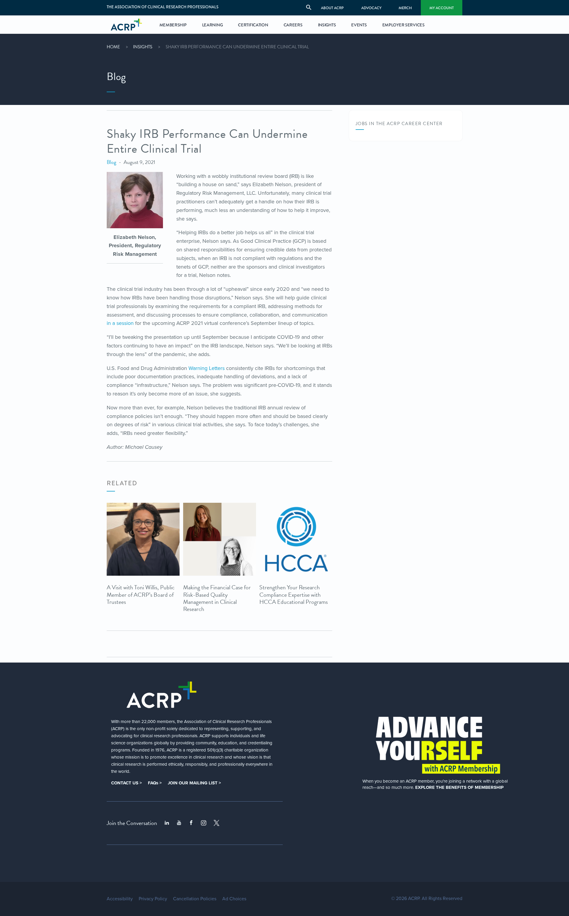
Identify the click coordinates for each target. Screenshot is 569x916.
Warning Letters (206, 368)
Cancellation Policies (194, 899)
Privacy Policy (153, 899)
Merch (405, 8)
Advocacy (371, 8)
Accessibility (120, 899)
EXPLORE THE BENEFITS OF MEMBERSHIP (459, 787)
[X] (217, 823)
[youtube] (179, 822)
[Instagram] (203, 823)
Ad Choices (234, 899)
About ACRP (332, 8)
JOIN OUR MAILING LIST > (194, 783)
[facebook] (191, 822)
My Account (441, 8)
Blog (111, 162)
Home (113, 47)
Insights (142, 47)
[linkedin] (166, 822)
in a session (120, 323)
